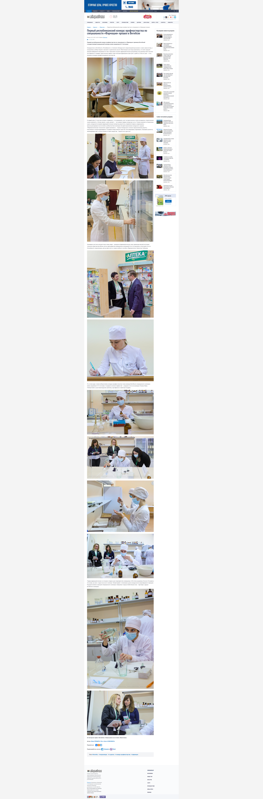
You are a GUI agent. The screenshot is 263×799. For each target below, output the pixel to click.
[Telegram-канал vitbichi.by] (175, 17)
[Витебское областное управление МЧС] (103, 797)
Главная (89, 27)
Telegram (106, 749)
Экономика (104, 22)
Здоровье (139, 22)
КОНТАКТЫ (125, 11)
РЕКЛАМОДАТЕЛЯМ (115, 11)
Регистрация (174, 15)
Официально (90, 22)
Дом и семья (146, 22)
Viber (114, 749)
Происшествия (125, 22)
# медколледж (103, 754)
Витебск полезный (134, 11)
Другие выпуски (168, 203)
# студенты (111, 754)
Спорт (118, 22)
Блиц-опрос (150, 789)
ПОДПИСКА (95, 11)
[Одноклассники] (99, 745)
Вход (170, 15)
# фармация (134, 754)
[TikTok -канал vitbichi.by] (166, 17)
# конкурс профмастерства (123, 754)
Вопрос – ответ (155, 22)
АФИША (108, 11)
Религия (132, 22)
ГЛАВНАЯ (88, 11)
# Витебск (95, 754)
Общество (97, 22)
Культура (112, 22)
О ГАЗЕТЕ (101, 11)
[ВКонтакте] (96, 745)
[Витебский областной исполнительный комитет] (96, 797)
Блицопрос (170, 22)
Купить (168, 201)
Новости (95, 27)
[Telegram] (101, 745)
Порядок (89, 782)
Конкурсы (163, 22)
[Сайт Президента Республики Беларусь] (90, 797)
